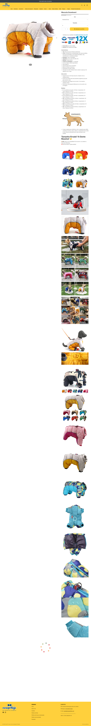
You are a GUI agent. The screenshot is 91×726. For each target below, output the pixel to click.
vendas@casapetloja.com (69, 711)
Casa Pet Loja (7, 724)
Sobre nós (34, 708)
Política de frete (35, 712)
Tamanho (75, 22)
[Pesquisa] (81, 5)
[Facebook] (3, 712)
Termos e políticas (85, 724)
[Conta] (84, 5)
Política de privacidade (36, 717)
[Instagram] (5, 712)
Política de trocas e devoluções (38, 715)
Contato (33, 710)
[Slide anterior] (3, 38)
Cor (75, 16)
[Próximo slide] (57, 38)
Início (33, 706)
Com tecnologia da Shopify (15, 724)
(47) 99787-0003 (69, 708)
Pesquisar (34, 719)
